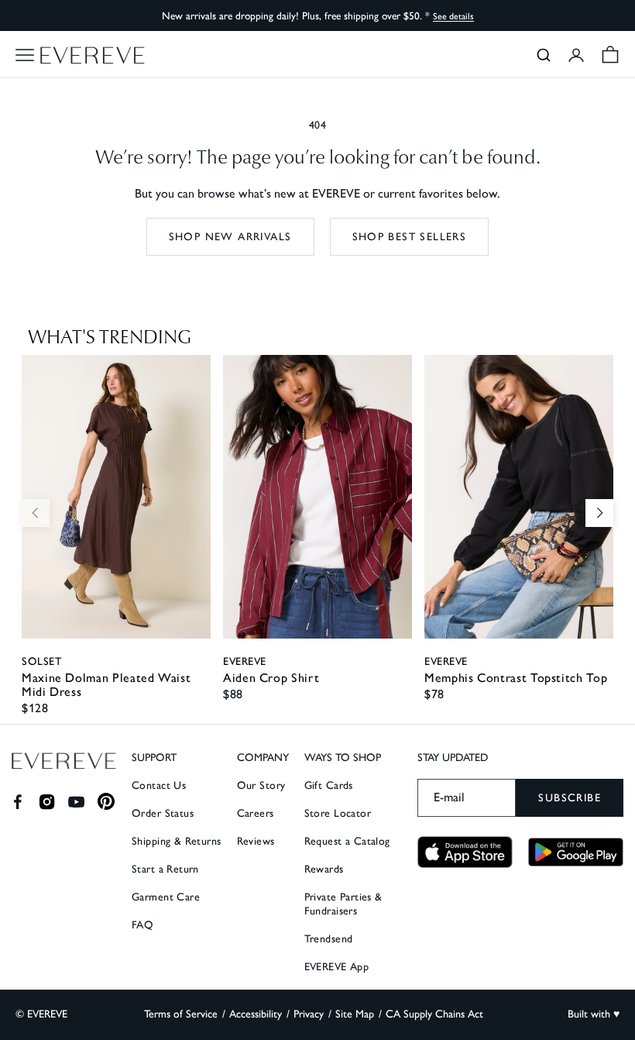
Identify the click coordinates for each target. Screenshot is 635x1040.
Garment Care (166, 897)
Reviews (256, 841)
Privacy (308, 1014)
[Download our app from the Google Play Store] (575, 852)
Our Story (261, 785)
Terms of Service (181, 1014)
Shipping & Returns (176, 841)
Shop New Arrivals (230, 236)
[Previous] (36, 513)
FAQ (142, 925)
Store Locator (337, 813)
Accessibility (255, 1014)
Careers (255, 813)
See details (453, 16)
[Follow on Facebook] (17, 802)
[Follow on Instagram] (47, 802)
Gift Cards (328, 785)
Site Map (354, 1014)
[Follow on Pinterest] (106, 802)
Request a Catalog (347, 841)
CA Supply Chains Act (434, 1014)
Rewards (324, 869)
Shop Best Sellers (409, 236)
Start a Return (165, 869)
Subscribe (569, 797)
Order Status (163, 813)
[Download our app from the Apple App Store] (465, 852)
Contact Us (159, 785)
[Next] (599, 513)
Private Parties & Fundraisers (343, 904)
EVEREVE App (336, 966)
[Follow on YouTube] (76, 802)
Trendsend (328, 938)
